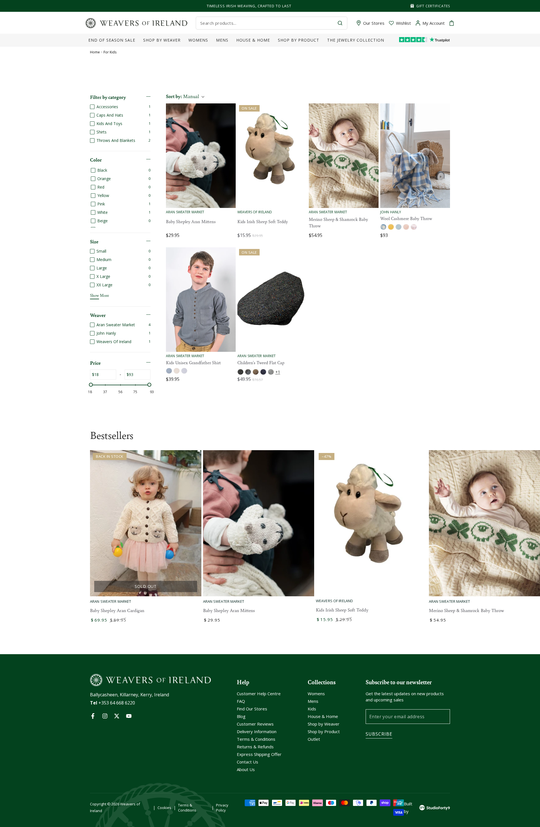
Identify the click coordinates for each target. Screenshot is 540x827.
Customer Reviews (255, 724)
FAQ (241, 701)
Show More (99, 295)
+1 (277, 372)
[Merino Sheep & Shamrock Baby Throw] (344, 155)
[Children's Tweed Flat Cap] (272, 299)
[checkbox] (120, 107)
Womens (316, 693)
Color (96, 159)
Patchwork (248, 372)
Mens (313, 701)
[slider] (91, 385)
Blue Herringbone (398, 227)
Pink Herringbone (406, 227)
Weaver (98, 315)
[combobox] (266, 23)
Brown (256, 372)
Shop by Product (324, 731)
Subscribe (379, 734)
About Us (246, 769)
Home (95, 52)
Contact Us (247, 762)
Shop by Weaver (323, 724)
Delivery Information (256, 731)
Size (94, 241)
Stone (177, 371)
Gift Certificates (433, 6)
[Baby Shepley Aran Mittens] (201, 155)
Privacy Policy (222, 808)
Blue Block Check (383, 227)
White (184, 371)
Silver (271, 372)
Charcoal (240, 372)
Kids (312, 709)
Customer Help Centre (259, 693)
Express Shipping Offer (259, 754)
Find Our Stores (252, 709)
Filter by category (108, 97)
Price (95, 362)
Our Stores (373, 23)
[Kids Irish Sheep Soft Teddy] (272, 155)
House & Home (323, 716)
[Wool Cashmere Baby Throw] (415, 155)
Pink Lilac (414, 227)
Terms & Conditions (256, 739)
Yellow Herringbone (391, 227)
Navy (263, 372)
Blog (241, 716)
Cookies (164, 807)
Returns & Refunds (255, 746)
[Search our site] (340, 23)
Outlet (314, 739)
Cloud (169, 371)
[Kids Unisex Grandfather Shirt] (201, 299)
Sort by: (182, 96)
